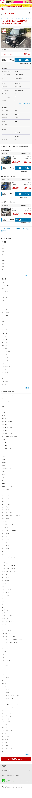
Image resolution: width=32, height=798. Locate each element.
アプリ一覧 (4, 787)
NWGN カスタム (6, 460)
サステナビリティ (18, 787)
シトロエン (5, 372)
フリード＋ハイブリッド (8, 713)
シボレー (4, 321)
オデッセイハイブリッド (8, 571)
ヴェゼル (4, 542)
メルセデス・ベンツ (7, 285)
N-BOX (4, 418)
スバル (4, 260)
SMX (3, 474)
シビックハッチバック (8, 621)
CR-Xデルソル (6, 401)
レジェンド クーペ (7, 748)
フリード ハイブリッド (8, 707)
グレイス (4, 586)
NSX (3, 457)
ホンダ (4, 254)
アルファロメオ (6, 351)
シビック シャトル (7, 613)
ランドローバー (6, 339)
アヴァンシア (5, 489)
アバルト (4, 348)
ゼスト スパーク (6, 657)
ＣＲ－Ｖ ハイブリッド (8, 395)
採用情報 (17, 775)
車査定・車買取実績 (15, 18)
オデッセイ (5, 563)
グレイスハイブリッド (8, 589)
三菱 (3, 263)
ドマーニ (4, 669)
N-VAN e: (4, 445)
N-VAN (4, 442)
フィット (4, 686)
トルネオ (4, 671)
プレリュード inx (6, 722)
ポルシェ (4, 297)
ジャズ (4, 624)
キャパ (4, 583)
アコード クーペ (6, 507)
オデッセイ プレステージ (8, 568)
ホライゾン (5, 724)
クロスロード (5, 592)
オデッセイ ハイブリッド (8, 566)
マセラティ (5, 360)
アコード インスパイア (8, 504)
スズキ (4, 266)
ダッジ (4, 324)
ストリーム (5, 648)
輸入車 (4, 279)
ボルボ (4, 384)
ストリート (5, 645)
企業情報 (3, 775)
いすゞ (4, 272)
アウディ (4, 294)
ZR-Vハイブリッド (7, 486)
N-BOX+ (4, 430)
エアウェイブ (5, 548)
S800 (3, 471)
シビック (4, 607)
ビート (4, 680)
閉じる (27, 275)
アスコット (5, 521)
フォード (4, 330)
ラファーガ (5, 742)
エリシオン (5, 554)
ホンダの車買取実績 (26, 18)
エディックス (5, 551)
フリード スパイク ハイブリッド (10, 704)
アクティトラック (6, 495)
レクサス (4, 248)
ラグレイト (5, 739)
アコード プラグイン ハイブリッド (11, 515)
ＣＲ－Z (4, 404)
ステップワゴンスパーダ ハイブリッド (12, 639)
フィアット (5, 354)
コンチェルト (5, 595)
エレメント (5, 560)
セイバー (4, 651)
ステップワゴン (6, 633)
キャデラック (5, 312)
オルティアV (5, 580)
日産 (3, 251)
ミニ (3, 300)
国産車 (4, 242)
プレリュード (5, 719)
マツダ (4, 257)
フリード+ (4, 710)
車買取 (7, 18)
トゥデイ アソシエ (7, 666)
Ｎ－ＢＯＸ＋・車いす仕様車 (9, 436)
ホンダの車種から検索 (7, 391)
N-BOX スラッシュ (7, 427)
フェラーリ (5, 357)
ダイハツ (4, 269)
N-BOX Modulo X (7, 421)
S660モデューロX (6, 468)
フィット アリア (6, 689)
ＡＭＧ (4, 303)
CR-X (3, 398)
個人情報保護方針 (10, 775)
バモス (4, 674)
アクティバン (5, 498)
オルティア (5, 574)
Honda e (4, 409)
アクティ (4, 492)
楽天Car (3, 18)
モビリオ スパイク (7, 730)
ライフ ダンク (5, 736)
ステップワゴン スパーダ (8, 636)
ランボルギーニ (6, 366)
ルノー (4, 378)
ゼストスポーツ (6, 660)
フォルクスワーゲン (7, 291)
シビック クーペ (6, 610)
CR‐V (3, 407)
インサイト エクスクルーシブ (9, 530)
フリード (4, 701)
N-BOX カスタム (6, 424)
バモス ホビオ (5, 677)
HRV (3, 412)
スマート (4, 306)
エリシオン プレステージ (8, 557)
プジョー (4, 375)
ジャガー (4, 336)
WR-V (3, 477)
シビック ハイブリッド (8, 616)
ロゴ (3, 751)
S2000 (4, 462)
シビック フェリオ (7, 618)
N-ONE (4, 439)
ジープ (4, 318)
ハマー (4, 327)
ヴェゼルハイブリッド (8, 545)
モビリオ (4, 727)
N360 (3, 454)
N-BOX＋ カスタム (7, 433)
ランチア (4, 363)
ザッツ (4, 598)
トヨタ (4, 245)
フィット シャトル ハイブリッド (10, 695)
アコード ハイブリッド (8, 513)
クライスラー (5, 315)
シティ (4, 604)
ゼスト (4, 654)
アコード (4, 501)
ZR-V (3, 483)
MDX (3, 415)
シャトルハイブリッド (8, 630)
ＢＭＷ (4, 288)
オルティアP (5, 577)
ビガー (4, 683)
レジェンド (5, 745)
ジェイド (4, 601)
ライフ (4, 733)
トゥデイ (4, 663)
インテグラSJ (5, 539)
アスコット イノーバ (7, 524)
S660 (3, 465)
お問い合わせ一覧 (10, 787)
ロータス (4, 342)
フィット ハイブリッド (8, 698)
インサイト (5, 527)
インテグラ (5, 536)
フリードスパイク (6, 716)
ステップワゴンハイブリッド (9, 642)
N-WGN (4, 451)
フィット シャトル (7, 692)
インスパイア (5, 533)
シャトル (4, 627)
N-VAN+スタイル (6, 448)
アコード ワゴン (6, 518)
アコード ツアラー (7, 510)
